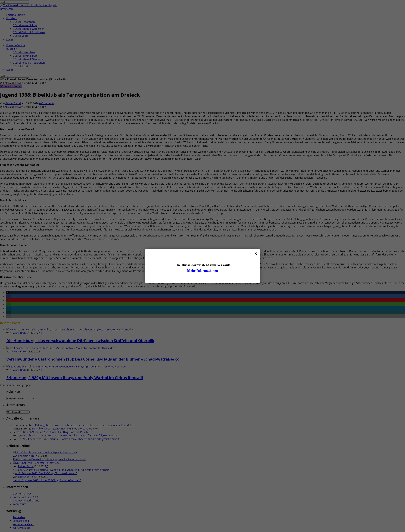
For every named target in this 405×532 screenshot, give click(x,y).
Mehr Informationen (202, 270)
